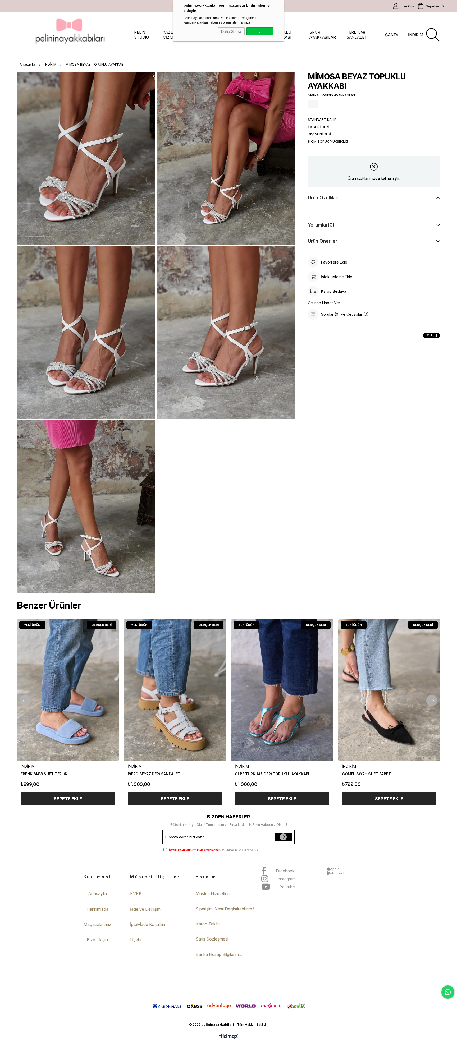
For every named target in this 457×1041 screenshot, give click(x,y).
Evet (260, 31)
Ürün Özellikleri (324, 197)
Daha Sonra (231, 31)
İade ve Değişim (145, 909)
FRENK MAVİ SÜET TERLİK (44, 774)
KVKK (136, 893)
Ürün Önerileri (323, 241)
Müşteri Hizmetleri (213, 893)
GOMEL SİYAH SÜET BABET (366, 774)
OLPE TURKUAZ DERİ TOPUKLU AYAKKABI (272, 774)
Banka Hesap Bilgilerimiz (219, 954)
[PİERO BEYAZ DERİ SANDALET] (175, 690)
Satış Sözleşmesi (212, 939)
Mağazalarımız (97, 924)
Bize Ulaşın (97, 939)
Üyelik (136, 939)
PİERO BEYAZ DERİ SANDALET (154, 774)
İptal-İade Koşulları (147, 924)
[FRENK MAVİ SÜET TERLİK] (68, 690)
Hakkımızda (97, 909)
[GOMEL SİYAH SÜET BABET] (389, 690)
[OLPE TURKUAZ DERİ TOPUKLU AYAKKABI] (282, 690)
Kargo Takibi (208, 924)
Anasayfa (97, 893)
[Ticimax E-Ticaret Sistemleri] (228, 1037)
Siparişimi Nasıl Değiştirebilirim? (225, 908)
